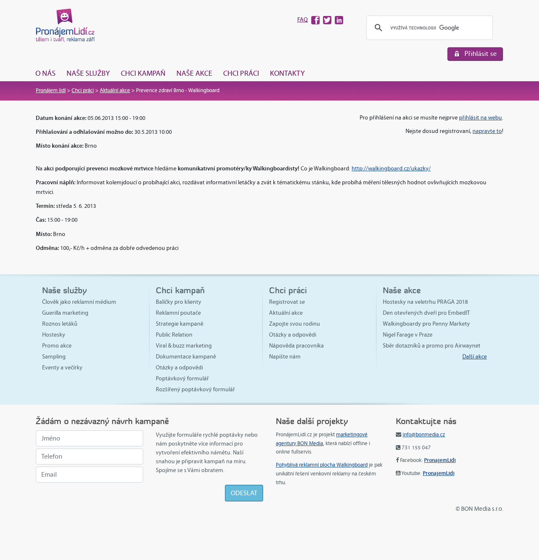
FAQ (302, 19)
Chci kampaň (143, 73)
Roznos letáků (59, 323)
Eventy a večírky (62, 367)
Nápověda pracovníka (296, 345)
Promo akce (57, 345)
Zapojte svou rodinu (294, 323)
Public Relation (174, 334)
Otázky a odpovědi (179, 367)
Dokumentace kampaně (186, 356)
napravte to (487, 131)
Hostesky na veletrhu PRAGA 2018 (425, 301)
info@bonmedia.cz (424, 434)
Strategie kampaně (179, 323)
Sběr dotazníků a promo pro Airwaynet (431, 345)
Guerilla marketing (65, 312)
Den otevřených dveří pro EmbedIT (426, 312)
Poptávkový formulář (182, 378)
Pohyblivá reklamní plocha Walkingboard (322, 465)
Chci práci (241, 73)
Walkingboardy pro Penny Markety (426, 323)
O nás (45, 73)
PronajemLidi (440, 460)
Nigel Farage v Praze (407, 334)
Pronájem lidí (51, 90)
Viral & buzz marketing (184, 345)
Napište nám (285, 356)
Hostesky (53, 334)
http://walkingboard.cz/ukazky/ (391, 168)
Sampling (54, 356)
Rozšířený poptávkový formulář (195, 389)
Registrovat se (287, 301)
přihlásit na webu (480, 117)
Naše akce (194, 73)
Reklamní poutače (178, 312)
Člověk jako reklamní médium (79, 301)
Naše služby (88, 73)
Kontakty (287, 73)
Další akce (474, 356)
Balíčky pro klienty (178, 301)
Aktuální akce (115, 90)
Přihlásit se (480, 53)
